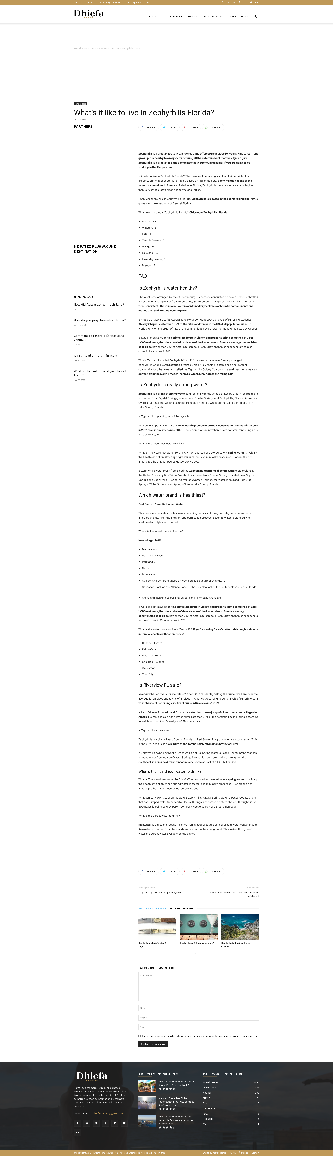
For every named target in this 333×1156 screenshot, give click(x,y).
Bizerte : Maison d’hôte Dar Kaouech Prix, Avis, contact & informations (176, 1120)
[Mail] (233, 2)
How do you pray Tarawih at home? (100, 320)
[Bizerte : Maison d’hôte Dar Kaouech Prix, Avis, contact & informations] (147, 1121)
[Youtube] (256, 2)
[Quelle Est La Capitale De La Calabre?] (240, 927)
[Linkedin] (227, 2)
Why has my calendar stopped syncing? (160, 892)
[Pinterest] (239, 2)
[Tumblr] (245, 2)
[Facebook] (222, 2)
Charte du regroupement (109, 2)
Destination (172, 16)
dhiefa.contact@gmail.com (108, 1113)
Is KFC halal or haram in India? (96, 355)
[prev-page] (195, 953)
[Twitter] (250, 2)
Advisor (192, 16)
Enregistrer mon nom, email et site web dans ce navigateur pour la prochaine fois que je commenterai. (199, 1035)
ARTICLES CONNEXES (152, 908)
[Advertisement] (166, 35)
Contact (147, 2)
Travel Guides (239, 16)
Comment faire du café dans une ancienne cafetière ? (234, 894)
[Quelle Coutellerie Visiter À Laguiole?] (157, 927)
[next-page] (201, 953)
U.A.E (127, 2)
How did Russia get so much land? (99, 304)
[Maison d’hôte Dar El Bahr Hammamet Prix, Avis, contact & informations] (147, 1102)
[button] (255, 16)
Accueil (154, 16)
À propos (137, 2)
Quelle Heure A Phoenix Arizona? (197, 943)
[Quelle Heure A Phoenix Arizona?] (199, 927)
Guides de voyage (214, 16)
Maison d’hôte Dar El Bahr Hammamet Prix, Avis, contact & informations (176, 1102)
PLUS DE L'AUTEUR (181, 908)
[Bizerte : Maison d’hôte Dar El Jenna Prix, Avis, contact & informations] (147, 1086)
